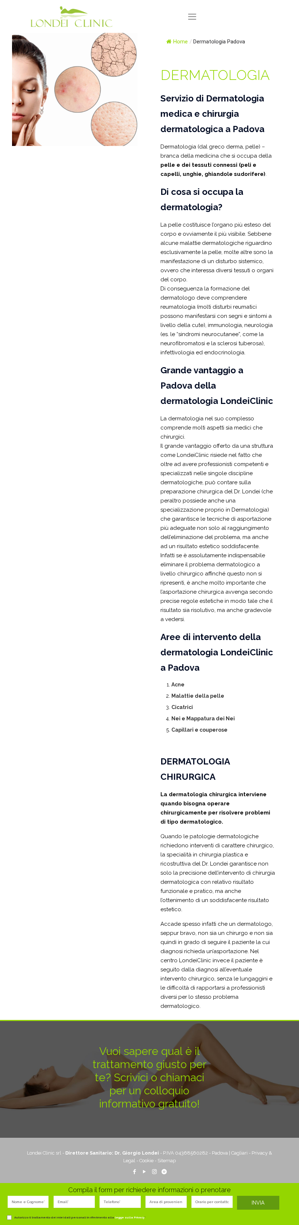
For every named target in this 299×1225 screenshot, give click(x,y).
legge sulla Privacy (129, 1217)
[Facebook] (135, 1171)
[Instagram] (154, 1171)
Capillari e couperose (199, 730)
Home (180, 41)
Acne (178, 684)
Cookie (146, 1160)
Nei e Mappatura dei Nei (203, 718)
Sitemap (167, 1160)
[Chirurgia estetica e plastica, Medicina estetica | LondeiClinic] (71, 16)
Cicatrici (182, 707)
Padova (220, 1153)
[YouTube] (144, 1171)
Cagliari (239, 1153)
